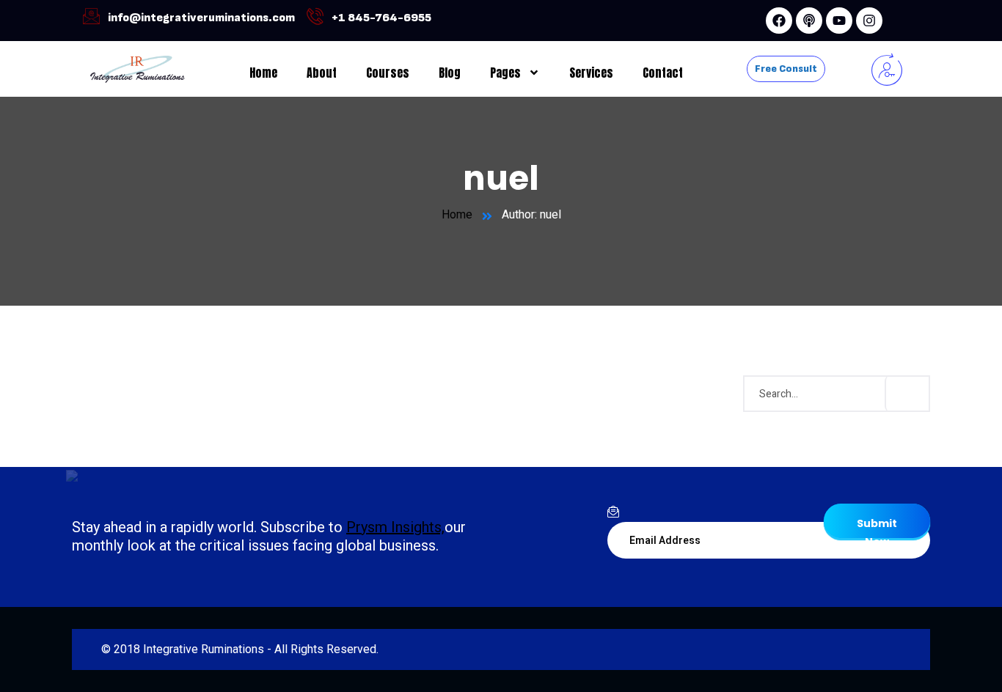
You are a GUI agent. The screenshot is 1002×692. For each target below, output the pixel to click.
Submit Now (877, 527)
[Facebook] (779, 20)
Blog (450, 72)
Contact (663, 72)
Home (263, 72)
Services (591, 72)
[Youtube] (839, 20)
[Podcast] (809, 20)
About (322, 72)
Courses (387, 72)
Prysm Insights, (395, 527)
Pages (505, 72)
